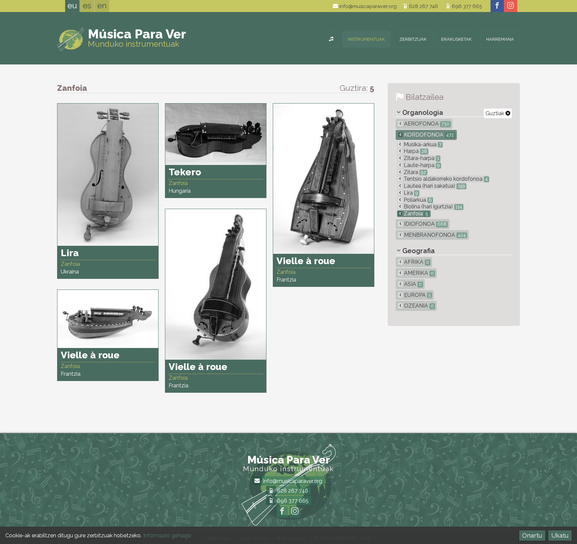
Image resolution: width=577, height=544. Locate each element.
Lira (410, 193)
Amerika (418, 273)
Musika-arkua (421, 144)
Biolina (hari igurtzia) (432, 206)
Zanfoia (415, 213)
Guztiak (496, 113)
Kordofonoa (428, 135)
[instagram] (510, 6)
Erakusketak (456, 39)
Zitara (414, 172)
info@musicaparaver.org (367, 6)
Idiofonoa (424, 224)
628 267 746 (423, 6)
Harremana (500, 39)
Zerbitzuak (412, 39)
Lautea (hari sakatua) (433, 186)
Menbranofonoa (434, 235)
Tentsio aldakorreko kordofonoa (445, 179)
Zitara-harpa (420, 158)
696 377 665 (466, 6)
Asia (412, 284)
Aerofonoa (426, 124)
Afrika (416, 262)
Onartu (532, 535)
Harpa (414, 151)
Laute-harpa (421, 165)
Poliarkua (417, 200)
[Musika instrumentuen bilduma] (331, 39)
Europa (417, 295)
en (102, 5)
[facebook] (497, 6)
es (87, 5)
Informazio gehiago (167, 535)
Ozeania (418, 306)
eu (72, 5)
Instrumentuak (366, 39)
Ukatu (559, 535)
